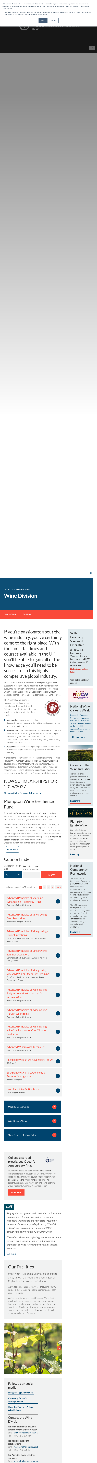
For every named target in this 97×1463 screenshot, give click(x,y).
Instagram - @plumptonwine (21, 1392)
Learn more (16, 1192)
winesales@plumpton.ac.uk (26, 1461)
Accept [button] (43, 20)
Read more (75, 801)
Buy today (74, 854)
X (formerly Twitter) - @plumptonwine (17, 1400)
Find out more (78, 737)
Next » (58, 887)
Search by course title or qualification (31, 867)
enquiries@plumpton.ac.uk (26, 1433)
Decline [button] (53, 20)
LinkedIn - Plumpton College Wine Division (20, 1408)
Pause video (83, 573)
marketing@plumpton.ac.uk (26, 1447)
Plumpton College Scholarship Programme (23, 793)
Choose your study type (12, 867)
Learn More (12, 849)
